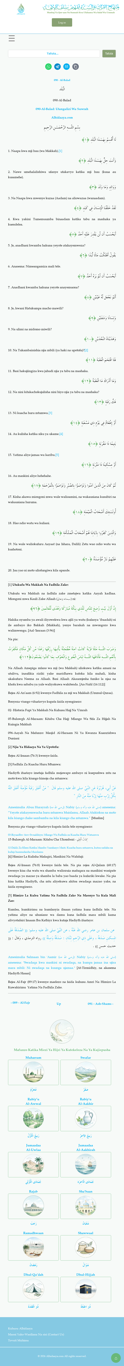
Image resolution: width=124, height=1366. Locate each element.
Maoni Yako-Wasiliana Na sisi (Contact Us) (36, 1334)
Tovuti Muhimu (18, 1340)
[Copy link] (75, 66)
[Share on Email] (66, 66)
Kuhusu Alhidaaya (20, 1328)
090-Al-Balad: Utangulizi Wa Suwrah (62, 109)
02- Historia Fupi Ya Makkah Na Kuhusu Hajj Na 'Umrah (47, 710)
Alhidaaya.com (62, 117)
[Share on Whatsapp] (48, 66)
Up (59, 1004)
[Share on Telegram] (57, 66)
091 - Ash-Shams (100, 1004)
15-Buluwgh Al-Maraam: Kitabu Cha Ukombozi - (48, 839)
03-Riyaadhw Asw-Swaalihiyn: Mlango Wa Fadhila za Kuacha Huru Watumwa (53, 834)
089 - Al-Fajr (20, 1002)
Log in (62, 22)
